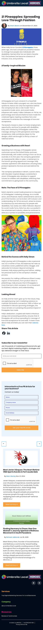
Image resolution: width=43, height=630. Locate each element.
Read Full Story (11, 504)
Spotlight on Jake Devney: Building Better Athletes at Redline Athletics (4, 444)
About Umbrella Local (9, 606)
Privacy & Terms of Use (21, 624)
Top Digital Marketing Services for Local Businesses (19, 595)
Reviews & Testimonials (9, 616)
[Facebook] (4, 333)
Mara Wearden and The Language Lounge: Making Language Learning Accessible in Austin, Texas (39, 444)
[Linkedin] (8, 333)
